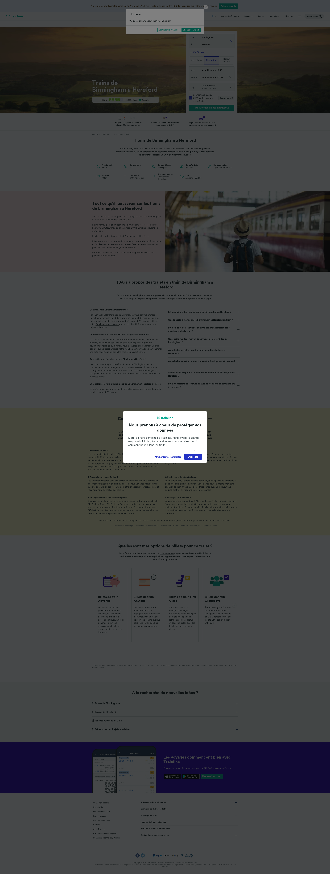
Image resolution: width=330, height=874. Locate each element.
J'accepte (193, 457)
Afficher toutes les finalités (168, 457)
